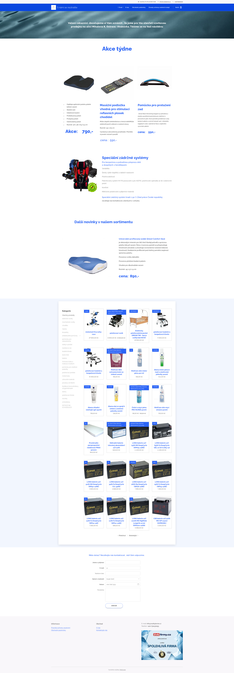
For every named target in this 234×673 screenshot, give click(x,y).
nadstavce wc (67, 348)
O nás (98, 628)
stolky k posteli (67, 344)
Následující (133, 535)
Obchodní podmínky (58, 630)
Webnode (123, 670)
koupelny (65, 332)
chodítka (65, 325)
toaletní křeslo (67, 351)
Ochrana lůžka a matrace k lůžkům (68, 362)
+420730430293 (178, 2)
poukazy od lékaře (68, 383)
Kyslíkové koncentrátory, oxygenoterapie (70, 387)
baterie (64, 358)
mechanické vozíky (68, 322)
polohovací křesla (68, 395)
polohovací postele (68, 372)
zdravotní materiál (68, 379)
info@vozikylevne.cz (165, 2)
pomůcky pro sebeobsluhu (66, 340)
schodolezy (66, 402)
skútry (64, 392)
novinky (64, 398)
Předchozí (122, 535)
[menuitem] (120, 7)
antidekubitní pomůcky (70, 336)
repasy (64, 329)
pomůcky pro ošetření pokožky (69, 368)
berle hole (65, 355)
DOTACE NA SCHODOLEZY (67, 406)
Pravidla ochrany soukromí (60, 628)
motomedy (66, 376)
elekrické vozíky (67, 318)
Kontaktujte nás (101, 630)
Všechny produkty (68, 315)
